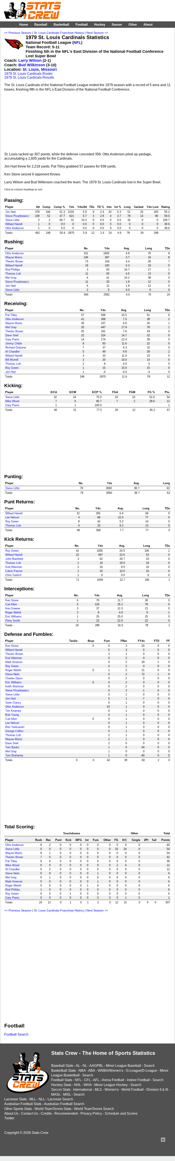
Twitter (9, 1118)
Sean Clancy (13, 702)
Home (23, 24)
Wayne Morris (13, 257)
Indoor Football (138, 1080)
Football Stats (61, 1080)
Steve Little (12, 220)
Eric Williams (13, 616)
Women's (112, 1089)
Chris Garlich (13, 575)
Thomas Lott (13, 273)
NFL (77, 42)
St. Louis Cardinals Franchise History (59, 32)
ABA (91, 1070)
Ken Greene (12, 608)
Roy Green (12, 367)
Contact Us (29, 1113)
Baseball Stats (62, 1065)
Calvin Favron (13, 571)
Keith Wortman (14, 686)
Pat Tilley (11, 315)
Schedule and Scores (121, 1113)
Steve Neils (12, 674)
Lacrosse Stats (15, 1099)
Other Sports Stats (18, 1109)
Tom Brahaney (14, 755)
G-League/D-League (141, 1070)
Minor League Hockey (111, 1085)
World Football (132, 1089)
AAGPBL (96, 1065)
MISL (67, 1094)
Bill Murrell (11, 359)
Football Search (16, 1034)
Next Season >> (97, 32)
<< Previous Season (17, 32)
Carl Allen (11, 604)
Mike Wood (12, 401)
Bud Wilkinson (31, 65)
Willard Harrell (13, 224)
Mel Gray (11, 277)
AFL (96, 1080)
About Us (11, 1113)
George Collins (14, 731)
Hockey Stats (61, 1085)
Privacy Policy (91, 1113)
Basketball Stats (63, 1070)
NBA (82, 1070)
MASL (55, 1094)
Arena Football (113, 1080)
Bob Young (12, 714)
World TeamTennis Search (94, 1109)
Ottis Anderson (14, 228)
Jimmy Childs (13, 343)
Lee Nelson (12, 517)
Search (149, 1065)
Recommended (66, 1113)
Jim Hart (10, 211)
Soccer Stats (60, 1089)
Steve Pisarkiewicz (17, 216)
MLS (98, 1089)
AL (78, 1065)
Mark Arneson (13, 662)
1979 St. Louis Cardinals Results (29, 77)
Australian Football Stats (22, 1104)
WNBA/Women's (110, 1070)
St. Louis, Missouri (40, 69)
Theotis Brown (14, 261)
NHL (77, 1085)
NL (85, 1065)
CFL (87, 1080)
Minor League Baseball (123, 1065)
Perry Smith (12, 620)
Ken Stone (11, 600)
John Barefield (14, 558)
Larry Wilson (30, 60)
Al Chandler (12, 351)
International (82, 1089)
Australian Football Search (64, 1104)
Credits (46, 1113)
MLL (32, 1099)
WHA (88, 1085)
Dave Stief (11, 335)
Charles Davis (14, 678)
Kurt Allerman (13, 567)
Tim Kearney (13, 710)
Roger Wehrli (13, 612)
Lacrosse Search (60, 1099)
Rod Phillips (12, 269)
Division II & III (157, 1089)
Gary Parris (12, 339)
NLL (42, 1099)
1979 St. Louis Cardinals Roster (28, 73)
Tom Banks (12, 747)
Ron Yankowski (14, 727)
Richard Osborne (15, 347)
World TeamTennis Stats (53, 1109)
